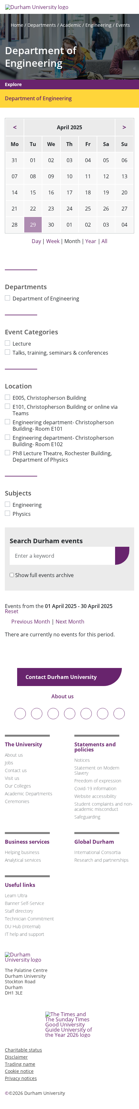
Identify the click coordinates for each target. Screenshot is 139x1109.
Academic (70, 25)
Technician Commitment (29, 919)
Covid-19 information (95, 788)
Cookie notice (19, 1071)
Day (36, 241)
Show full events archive (44, 575)
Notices (82, 760)
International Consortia (97, 852)
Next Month (71, 621)
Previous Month (30, 621)
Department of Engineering (40, 56)
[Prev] (14, 127)
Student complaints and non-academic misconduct (103, 806)
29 (33, 224)
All (104, 241)
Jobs (9, 763)
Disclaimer (16, 1057)
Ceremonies (17, 801)
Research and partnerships (101, 860)
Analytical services (23, 860)
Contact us (16, 770)
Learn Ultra (16, 895)
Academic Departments (28, 793)
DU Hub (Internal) (22, 926)
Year (90, 241)
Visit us (12, 778)
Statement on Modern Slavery (96, 770)
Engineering (98, 25)
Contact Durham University (62, 677)
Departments (41, 25)
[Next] (124, 127)
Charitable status (23, 1050)
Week (52, 241)
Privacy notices (21, 1078)
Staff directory (19, 911)
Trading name (20, 1064)
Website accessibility (95, 796)
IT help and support (24, 934)
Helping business (22, 852)
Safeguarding (87, 817)
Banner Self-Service (24, 903)
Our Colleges (18, 786)
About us (63, 696)
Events (123, 25)
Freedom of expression (97, 781)
